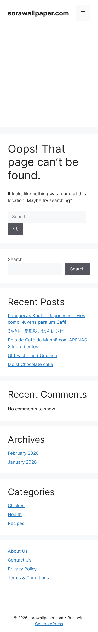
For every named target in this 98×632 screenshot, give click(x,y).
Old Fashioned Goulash (32, 355)
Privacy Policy (22, 568)
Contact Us (19, 560)
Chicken (16, 505)
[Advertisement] (49, 78)
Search (15, 259)
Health (15, 514)
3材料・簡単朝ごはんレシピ (36, 331)
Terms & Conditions (28, 577)
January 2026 (22, 462)
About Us (18, 551)
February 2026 (23, 453)
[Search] (15, 229)
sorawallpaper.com (38, 13)
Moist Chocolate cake (30, 364)
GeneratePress (49, 623)
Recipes (16, 523)
